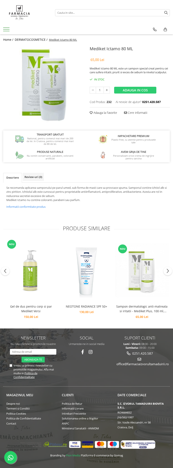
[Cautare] (166, 12)
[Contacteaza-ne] (154, 29)
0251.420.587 (142, 353)
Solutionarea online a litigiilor (80, 418)
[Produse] (7, 30)
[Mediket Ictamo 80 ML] (43, 85)
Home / (8, 40)
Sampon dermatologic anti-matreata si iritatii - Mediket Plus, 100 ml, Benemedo (142, 309)
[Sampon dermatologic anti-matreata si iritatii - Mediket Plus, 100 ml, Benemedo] (142, 270)
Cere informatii (137, 113)
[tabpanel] (43, 85)
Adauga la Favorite (105, 113)
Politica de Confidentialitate (25, 375)
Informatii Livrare (73, 408)
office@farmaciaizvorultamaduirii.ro (140, 364)
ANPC (65, 423)
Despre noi (13, 404)
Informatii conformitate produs (26, 207)
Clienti (68, 395)
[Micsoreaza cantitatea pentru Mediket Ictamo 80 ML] (93, 90)
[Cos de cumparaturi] (165, 29)
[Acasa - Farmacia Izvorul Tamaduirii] (26, 12)
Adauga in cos (135, 90)
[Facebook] (82, 352)
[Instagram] (90, 352)
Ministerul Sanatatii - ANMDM (80, 428)
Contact (11, 423)
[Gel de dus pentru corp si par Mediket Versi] (31, 270)
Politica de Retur (72, 404)
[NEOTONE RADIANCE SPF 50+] (86, 270)
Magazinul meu (19, 395)
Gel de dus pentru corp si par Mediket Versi (31, 308)
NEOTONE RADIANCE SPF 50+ (86, 306)
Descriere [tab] (12, 177)
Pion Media (73, 455)
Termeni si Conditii (18, 408)
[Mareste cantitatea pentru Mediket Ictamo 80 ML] (107, 90)
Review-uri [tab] (33, 177)
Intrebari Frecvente (74, 413)
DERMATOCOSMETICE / (31, 40)
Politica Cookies (16, 413)
